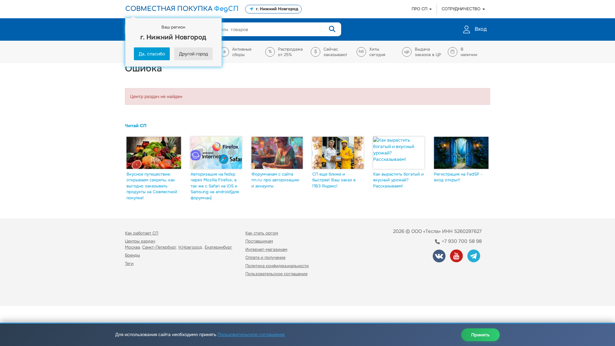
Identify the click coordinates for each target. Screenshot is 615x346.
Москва (132, 247)
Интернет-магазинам (266, 249)
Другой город (193, 54)
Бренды (132, 255)
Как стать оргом (261, 233)
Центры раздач (140, 241)
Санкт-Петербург (159, 247)
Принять (480, 335)
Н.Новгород (190, 247)
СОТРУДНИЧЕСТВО (462, 9)
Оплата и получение (265, 257)
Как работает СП (141, 233)
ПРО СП (420, 9)
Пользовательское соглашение (276, 273)
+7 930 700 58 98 (461, 241)
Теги (129, 263)
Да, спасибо (152, 54)
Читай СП (135, 125)
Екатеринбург (218, 247)
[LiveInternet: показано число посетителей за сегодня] (139, 292)
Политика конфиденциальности (277, 265)
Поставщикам (259, 241)
